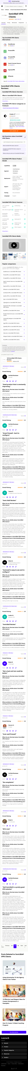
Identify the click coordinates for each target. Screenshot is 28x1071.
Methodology (17, 33)
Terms (9, 1063)
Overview (3, 22)
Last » (25, 946)
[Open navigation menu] (26, 6)
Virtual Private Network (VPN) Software (10, 108)
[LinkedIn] (10, 381)
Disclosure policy (10, 33)
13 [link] (15, 945)
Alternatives (14, 22)
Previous (7, 945)
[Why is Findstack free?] (26, 22)
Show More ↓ (5, 101)
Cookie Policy (3, 1063)
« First (3, 946)
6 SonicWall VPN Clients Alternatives (15, 81)
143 (18, 19)
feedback (13, 351)
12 (11, 945)
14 (18, 945)
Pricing (8, 22)
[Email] (13, 381)
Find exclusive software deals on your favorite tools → (14, 3)
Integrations (21, 22)
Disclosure (3, 1065)
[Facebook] (16, 1068)
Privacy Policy (14, 1063)
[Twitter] (7, 381)
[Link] (16, 381)
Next (22, 945)
